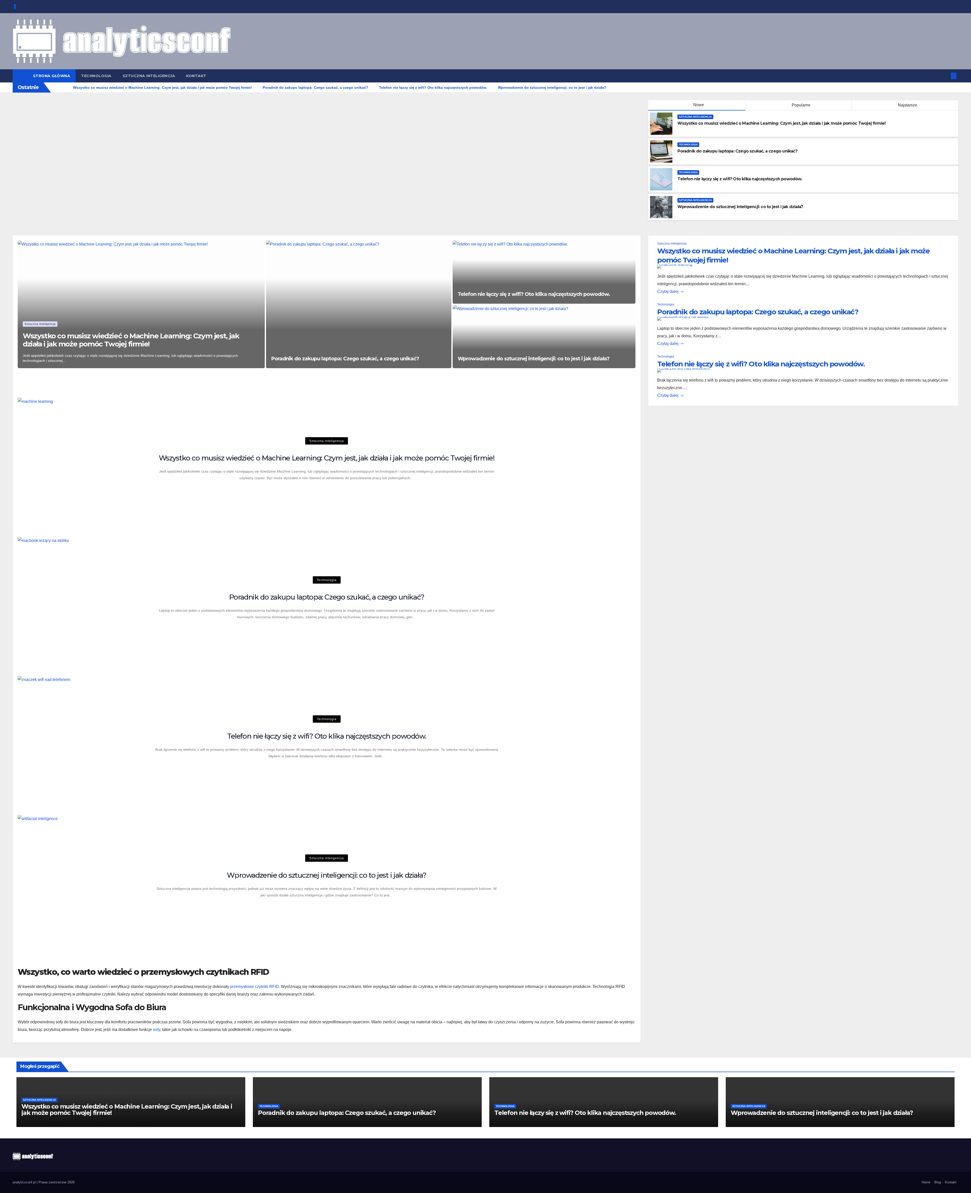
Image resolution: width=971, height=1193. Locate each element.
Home (926, 1182)
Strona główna (51, 76)
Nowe (698, 105)
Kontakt (196, 76)
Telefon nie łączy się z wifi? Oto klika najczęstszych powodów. (739, 178)
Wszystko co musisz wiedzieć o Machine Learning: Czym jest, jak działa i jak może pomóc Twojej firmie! (781, 123)
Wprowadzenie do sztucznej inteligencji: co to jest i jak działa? (740, 206)
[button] (945, 76)
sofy (156, 1029)
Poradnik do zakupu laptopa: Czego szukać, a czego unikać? (737, 151)
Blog (937, 1182)
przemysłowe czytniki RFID (254, 986)
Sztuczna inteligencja (149, 76)
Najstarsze (907, 105)
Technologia (96, 76)
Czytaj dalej (667, 291)
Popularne (800, 105)
